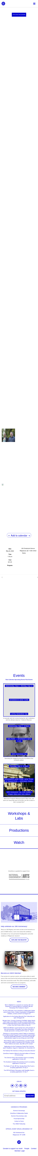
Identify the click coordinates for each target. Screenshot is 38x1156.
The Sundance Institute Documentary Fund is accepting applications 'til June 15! (19, 1062)
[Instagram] (21, 1086)
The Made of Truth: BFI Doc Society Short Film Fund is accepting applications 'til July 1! (19, 1066)
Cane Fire (34, 577)
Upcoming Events (19, 679)
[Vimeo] (25, 1086)
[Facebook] (16, 1086)
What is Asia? (6, 577)
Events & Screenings (19, 1110)
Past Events (29, 679)
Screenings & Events (10, 567)
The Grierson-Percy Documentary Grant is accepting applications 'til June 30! (19, 1058)
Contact (33, 1148)
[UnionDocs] (19, 1146)
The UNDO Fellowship (19, 1124)
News (19, 1001)
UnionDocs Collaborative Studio (19, 1113)
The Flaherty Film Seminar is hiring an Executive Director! (19, 1050)
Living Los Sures (19, 1121)
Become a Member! (19, 986)
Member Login (20, 1151)
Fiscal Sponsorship (19, 1118)
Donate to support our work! (13, 1148)
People (26, 1148)
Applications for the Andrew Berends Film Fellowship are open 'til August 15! (19, 1017)
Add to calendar (19, 535)
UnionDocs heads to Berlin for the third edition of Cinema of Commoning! (19, 1054)
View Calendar (9, 679)
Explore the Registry (19, 940)
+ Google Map (30, 553)
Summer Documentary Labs (19, 1116)
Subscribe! (30, 1096)
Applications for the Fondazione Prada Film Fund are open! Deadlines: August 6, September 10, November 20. (19, 1047)
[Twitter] (12, 1086)
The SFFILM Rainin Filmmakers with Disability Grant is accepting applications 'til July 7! (19, 1071)
